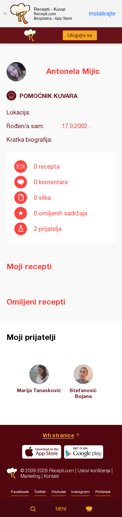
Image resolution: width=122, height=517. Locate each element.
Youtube (58, 491)
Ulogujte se (80, 35)
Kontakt (51, 476)
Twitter (40, 491)
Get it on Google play (83, 452)
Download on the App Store (41, 452)
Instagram (80, 491)
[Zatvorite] (5, 14)
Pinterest (103, 491)
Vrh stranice (58, 435)
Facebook (20, 491)
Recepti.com (12, 473)
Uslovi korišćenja (93, 470)
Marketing (30, 476)
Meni (61, 508)
